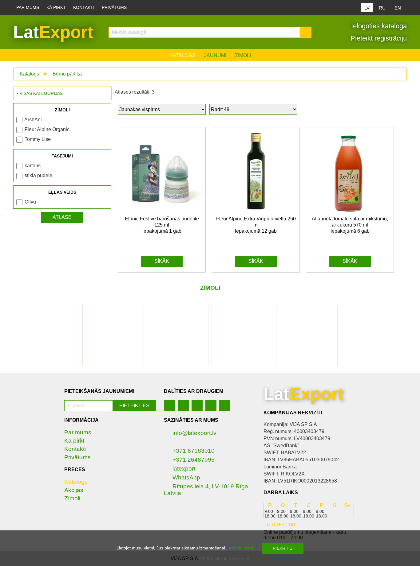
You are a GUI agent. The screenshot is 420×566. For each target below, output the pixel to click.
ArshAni (33, 119)
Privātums (114, 7)
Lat (53, 32)
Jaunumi (215, 55)
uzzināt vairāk (241, 547)
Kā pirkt (56, 7)
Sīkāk (161, 261)
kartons (33, 165)
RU (382, 7)
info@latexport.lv (194, 433)
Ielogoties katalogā (378, 26)
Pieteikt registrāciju (378, 38)
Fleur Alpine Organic (47, 129)
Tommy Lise (38, 139)
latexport (183, 468)
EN (397, 7)
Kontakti (83, 7)
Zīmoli (243, 55)
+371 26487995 (193, 459)
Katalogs (182, 55)
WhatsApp (186, 477)
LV (367, 7)
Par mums (27, 7)
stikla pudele (38, 175)
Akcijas (73, 490)
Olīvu (30, 201)
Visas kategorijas (41, 93)
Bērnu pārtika (67, 73)
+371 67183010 (193, 451)
